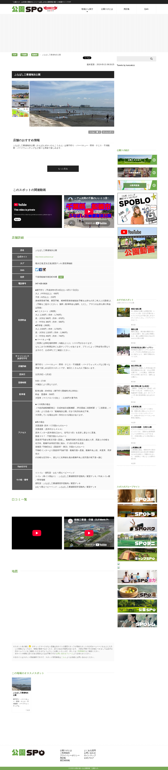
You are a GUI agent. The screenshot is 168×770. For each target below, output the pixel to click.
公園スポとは (107, 9)
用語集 (127, 9)
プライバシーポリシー (70, 755)
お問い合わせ (90, 753)
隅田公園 (134, 329)
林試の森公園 (136, 309)
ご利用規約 (81, 651)
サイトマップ (90, 755)
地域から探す (87, 9)
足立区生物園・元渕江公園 (141, 427)
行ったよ (108, 132)
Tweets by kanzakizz (126, 65)
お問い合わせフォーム (64, 654)
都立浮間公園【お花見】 (140, 386)
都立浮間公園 (136, 366)
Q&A (146, 9)
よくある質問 (90, 750)
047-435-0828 (41, 283)
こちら (63, 657)
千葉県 (24, 55)
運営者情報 (65, 760)
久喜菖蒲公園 (136, 407)
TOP (14, 55)
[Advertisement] (84, 33)
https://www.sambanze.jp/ (44, 257)
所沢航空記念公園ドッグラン (142, 347)
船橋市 (34, 55)
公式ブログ (89, 758)
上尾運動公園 (136, 448)
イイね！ (95, 132)
